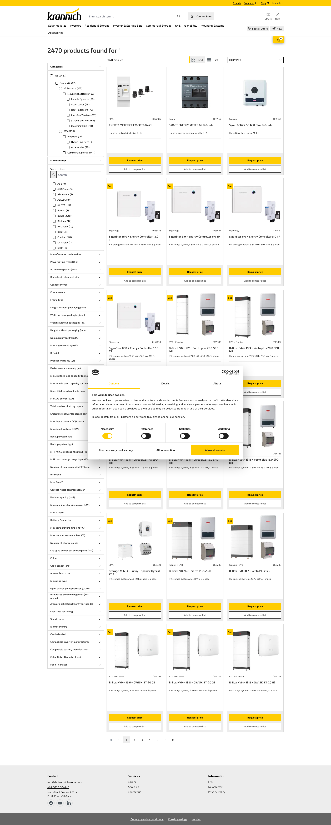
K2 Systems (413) (73, 88)
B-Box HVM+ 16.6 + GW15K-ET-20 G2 (132, 682)
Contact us (134, 791)
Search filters (57, 168)
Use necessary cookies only (116, 450)
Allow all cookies (215, 450)
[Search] (179, 16)
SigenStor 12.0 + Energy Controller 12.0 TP (133, 349)
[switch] (146, 436)
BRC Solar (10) (65, 226)
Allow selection (165, 450)
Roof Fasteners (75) (82, 109)
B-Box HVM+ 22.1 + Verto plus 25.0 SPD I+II (193, 349)
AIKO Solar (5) (65, 188)
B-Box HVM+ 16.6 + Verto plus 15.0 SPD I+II (193, 461)
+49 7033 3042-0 (58, 787)
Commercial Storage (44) (81, 152)
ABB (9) (61, 183)
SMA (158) (69, 131)
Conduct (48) (64, 237)
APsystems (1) (65, 194)
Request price (135, 160)
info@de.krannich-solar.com (64, 782)
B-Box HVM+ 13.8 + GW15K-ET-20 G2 (192, 682)
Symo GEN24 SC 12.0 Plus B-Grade (250, 125)
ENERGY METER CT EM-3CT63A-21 (130, 125)
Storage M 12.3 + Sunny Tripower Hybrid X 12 (134, 572)
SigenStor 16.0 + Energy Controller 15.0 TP (133, 238)
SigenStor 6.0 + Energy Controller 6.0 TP (194, 236)
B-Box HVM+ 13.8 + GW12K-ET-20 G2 (252, 682)
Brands (237, 3)
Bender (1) (63, 210)
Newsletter (215, 786)
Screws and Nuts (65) (83, 120)
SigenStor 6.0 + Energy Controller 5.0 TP (254, 236)
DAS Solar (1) (64, 242)
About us (133, 786)
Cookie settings (177, 819)
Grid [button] (200, 59)
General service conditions (147, 819)
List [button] (216, 59)
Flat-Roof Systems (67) (83, 115)
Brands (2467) (68, 82)
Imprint (196, 819)
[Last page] (172, 739)
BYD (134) (62, 231)
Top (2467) (60, 75)
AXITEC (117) (64, 205)
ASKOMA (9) (64, 199)
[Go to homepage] (64, 14)
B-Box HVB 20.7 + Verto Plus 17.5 (249, 570)
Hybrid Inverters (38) (82, 141)
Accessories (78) (80, 104)
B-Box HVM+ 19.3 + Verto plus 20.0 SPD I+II (254, 349)
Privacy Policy (216, 791)
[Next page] (165, 739)
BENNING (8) (64, 215)
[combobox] (131, 16)
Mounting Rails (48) (82, 125)
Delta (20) (62, 247)
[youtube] (60, 803)
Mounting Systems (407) (80, 93)
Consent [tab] (114, 383)
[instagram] (69, 803)
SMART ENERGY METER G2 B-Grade (191, 125)
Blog (263, 3)
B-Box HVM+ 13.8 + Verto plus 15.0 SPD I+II (254, 461)
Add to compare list (135, 169)
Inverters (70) (74, 136)
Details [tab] (165, 383)
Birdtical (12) (64, 221)
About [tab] (217, 383)
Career (132, 781)
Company (249, 3)
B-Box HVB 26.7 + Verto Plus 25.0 (190, 570)
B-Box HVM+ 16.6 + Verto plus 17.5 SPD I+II (133, 461)
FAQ (210, 781)
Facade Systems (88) (82, 99)
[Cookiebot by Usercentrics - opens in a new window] (224, 372)
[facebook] (51, 803)
